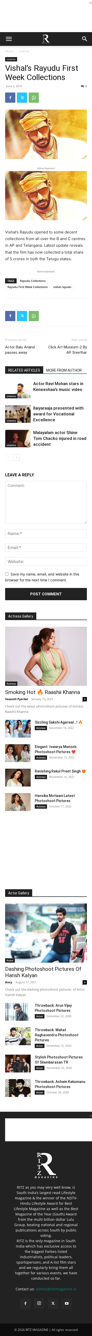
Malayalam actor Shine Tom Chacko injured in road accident (59, 438)
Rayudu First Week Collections (27, 287)
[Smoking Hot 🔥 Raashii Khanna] (46, 656)
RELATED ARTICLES (24, 370)
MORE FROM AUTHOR (64, 370)
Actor (10, 960)
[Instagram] (39, 1303)
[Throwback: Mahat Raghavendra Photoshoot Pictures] (18, 1036)
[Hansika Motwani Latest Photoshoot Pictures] (18, 802)
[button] (9, 39)
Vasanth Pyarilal (16, 699)
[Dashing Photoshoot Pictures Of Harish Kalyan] (46, 933)
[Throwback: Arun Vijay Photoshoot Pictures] (18, 1012)
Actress (11, 683)
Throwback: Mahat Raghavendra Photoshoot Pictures (56, 1035)
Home (9, 51)
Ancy (8, 982)
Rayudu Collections (32, 281)
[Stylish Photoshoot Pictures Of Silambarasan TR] (18, 1063)
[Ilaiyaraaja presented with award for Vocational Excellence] (18, 414)
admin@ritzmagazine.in (56, 1289)
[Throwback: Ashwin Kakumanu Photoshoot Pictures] (18, 1088)
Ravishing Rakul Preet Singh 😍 (60, 771)
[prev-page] (8, 457)
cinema (24, 51)
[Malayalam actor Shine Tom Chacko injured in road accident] (18, 438)
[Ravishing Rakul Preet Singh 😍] (18, 778)
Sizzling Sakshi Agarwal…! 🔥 (59, 722)
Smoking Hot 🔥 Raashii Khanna (42, 692)
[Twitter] (22, 98)
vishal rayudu (62, 287)
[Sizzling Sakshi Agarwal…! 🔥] (18, 729)
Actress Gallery (20, 616)
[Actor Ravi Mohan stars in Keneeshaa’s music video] (18, 389)
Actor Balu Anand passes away (20, 350)
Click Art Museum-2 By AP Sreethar (67, 350)
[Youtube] (67, 1304)
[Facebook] (10, 98)
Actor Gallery (18, 893)
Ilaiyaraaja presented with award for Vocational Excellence (58, 413)
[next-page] (16, 457)
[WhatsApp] (34, 98)
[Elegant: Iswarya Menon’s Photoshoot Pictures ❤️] (18, 753)
